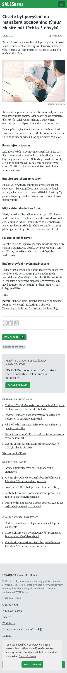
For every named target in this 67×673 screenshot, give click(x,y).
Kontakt (7, 635)
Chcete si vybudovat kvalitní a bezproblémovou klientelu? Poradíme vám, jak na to (32, 479)
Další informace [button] (27, 656)
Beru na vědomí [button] (32, 664)
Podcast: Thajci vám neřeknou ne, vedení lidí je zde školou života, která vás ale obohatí (35, 407)
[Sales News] (12, 3)
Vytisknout (57, 35)
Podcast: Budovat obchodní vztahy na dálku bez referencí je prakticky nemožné (32, 416)
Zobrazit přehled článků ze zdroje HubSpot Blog (30, 308)
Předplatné (8, 623)
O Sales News (10, 604)
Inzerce (6, 617)
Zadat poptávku (17, 385)
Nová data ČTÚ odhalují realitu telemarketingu (32, 487)
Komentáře (13, 337)
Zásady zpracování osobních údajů (22, 629)
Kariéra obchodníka (14, 346)
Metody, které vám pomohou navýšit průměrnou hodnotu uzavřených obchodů (33, 494)
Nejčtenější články (14, 462)
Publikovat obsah (12, 611)
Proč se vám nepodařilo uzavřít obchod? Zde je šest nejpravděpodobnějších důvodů (35, 504)
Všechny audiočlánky (14, 453)
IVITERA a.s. (30, 575)
